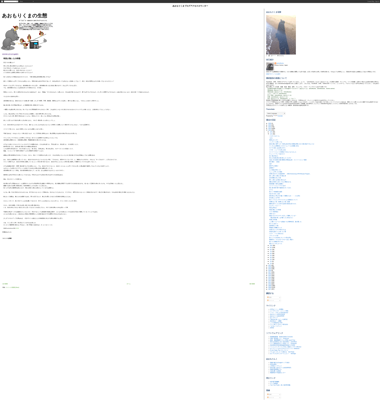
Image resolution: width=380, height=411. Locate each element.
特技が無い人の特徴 (11, 58)
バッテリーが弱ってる (275, 142)
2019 (269, 269)
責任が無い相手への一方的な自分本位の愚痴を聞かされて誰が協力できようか (291, 144)
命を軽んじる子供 (274, 197)
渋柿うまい (272, 213)
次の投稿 (5, 284)
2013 (269, 279)
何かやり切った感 (274, 194)
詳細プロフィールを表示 (273, 74)
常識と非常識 (273, 219)
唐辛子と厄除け (273, 166)
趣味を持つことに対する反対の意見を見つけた (282, 203)
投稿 (269, 297)
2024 (269, 127)
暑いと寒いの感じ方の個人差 (277, 176)
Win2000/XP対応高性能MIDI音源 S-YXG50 (282, 345)
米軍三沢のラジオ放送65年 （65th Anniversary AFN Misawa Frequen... (290, 174)
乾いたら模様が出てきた (276, 241)
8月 (271, 249)
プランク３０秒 (273, 235)
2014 (269, 277)
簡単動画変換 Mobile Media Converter (281, 336)
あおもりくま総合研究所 (277, 316)
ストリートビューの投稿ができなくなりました (282, 152)
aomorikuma (280, 63)
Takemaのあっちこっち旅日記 (279, 319)
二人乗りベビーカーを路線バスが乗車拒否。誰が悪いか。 (286, 221)
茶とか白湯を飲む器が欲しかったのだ (280, 158)
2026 (269, 123)
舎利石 (272, 327)
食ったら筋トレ (273, 223)
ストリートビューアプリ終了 (277, 186)
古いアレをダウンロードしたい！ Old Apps (283, 353)
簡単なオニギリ (273, 140)
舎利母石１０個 (273, 225)
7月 (271, 251)
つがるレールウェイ (276, 326)
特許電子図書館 (274, 381)
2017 (269, 272)
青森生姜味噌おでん (276, 369)
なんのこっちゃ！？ (275, 205)
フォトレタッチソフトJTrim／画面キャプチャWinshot (285, 347)
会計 (270, 164)
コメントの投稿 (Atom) (12, 287)
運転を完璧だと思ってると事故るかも (280, 182)
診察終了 (271, 168)
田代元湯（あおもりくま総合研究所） (281, 367)
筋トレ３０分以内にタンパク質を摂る (280, 237)
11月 (271, 134)
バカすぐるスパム (274, 136)
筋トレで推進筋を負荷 (275, 191)
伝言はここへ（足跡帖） (277, 309)
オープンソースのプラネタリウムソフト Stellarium (284, 348)
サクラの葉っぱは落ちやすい (277, 148)
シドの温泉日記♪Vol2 (276, 322)
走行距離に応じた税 (275, 177)
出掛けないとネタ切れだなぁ (277, 229)
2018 (269, 270)
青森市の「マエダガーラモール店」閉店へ (281, 239)
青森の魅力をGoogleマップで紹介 (280, 362)
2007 (269, 289)
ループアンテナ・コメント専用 (279, 311)
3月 (271, 259)
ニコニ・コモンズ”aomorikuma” (279, 312)
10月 (271, 245)
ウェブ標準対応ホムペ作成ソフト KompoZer (283, 343)
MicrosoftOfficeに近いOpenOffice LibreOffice (283, 342)
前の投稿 (252, 284)
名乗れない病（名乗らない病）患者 (279, 201)
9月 (271, 247)
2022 (269, 130)
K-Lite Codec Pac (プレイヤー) (279, 350)
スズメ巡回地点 (273, 211)
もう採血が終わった (275, 170)
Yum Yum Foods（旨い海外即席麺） (280, 385)
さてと (271, 189)
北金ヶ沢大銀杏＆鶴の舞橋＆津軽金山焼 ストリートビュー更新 (288, 160)
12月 (271, 132)
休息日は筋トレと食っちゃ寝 (277, 231)
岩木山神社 (273, 364)
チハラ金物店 (274, 383)
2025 (269, 125)
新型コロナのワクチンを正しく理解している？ (282, 215)
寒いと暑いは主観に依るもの (277, 180)
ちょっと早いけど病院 (275, 172)
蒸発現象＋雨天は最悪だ (276, 184)
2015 (269, 275)
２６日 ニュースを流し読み (277, 150)
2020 (269, 267)
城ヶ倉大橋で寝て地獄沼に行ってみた (280, 187)
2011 (269, 282)
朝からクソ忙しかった (275, 243)
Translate (280, 116)
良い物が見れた (273, 156)
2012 (269, 280)
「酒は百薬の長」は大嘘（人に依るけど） (281, 217)
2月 (271, 261)
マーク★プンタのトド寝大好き (279, 324)
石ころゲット (274, 317)
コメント (271, 300)
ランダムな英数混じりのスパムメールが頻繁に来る (284, 146)
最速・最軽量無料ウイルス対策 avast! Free (282, 340)
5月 (271, 255)
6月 (271, 253)
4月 (271, 257)
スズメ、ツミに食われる (276, 233)
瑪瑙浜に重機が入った (275, 227)
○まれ (271, 138)
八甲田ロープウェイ (276, 366)
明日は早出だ (273, 207)
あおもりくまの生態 (24, 15)
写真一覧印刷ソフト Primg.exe (279, 338)
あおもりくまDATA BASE (277, 314)
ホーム (129, 284)
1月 (271, 263)
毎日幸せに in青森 (275, 321)
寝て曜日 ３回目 (274, 162)
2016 (269, 274)
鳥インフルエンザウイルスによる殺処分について (283, 199)
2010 (269, 284)
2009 (269, 285)
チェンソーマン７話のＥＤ (277, 154)
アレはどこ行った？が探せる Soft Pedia (282, 352)
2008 (269, 287)
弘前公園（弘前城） (276, 371)
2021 (269, 265)
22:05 (17, 228)
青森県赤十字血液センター (278, 372)
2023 (269, 128)
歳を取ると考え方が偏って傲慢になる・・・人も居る (284, 195)
